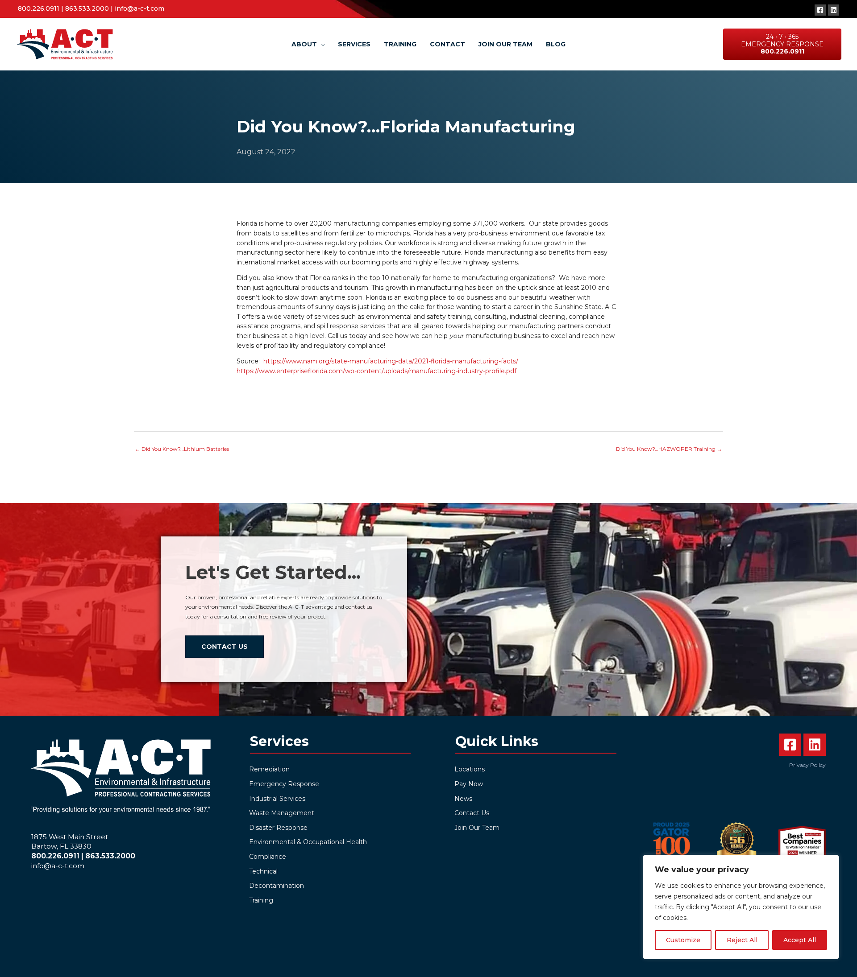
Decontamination (276, 886)
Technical (263, 871)
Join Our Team (476, 828)
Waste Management (281, 813)
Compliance (267, 857)
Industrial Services (277, 799)
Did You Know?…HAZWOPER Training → (669, 448)
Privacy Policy (807, 765)
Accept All (799, 940)
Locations (469, 769)
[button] (820, 10)
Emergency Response (284, 784)
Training (261, 900)
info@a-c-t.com (139, 8)
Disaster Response (278, 828)
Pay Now (468, 784)
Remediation (269, 769)
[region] (741, 907)
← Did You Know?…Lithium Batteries (182, 448)
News (463, 799)
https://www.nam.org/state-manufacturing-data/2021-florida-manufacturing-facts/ (390, 361)
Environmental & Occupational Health (308, 842)
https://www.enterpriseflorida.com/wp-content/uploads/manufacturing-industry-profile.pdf (376, 371)
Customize (683, 940)
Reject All (742, 940)
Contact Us (471, 813)
